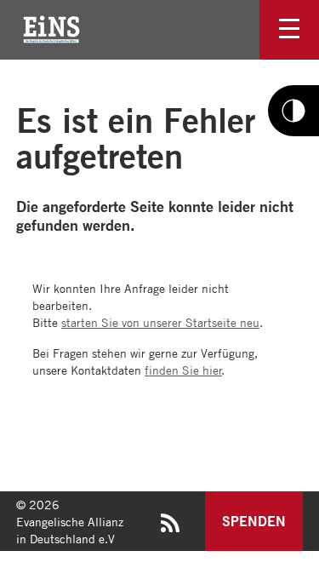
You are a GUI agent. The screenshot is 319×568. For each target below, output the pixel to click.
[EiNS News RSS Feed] (170, 527)
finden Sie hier (183, 369)
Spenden (254, 521)
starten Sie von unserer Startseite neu (160, 322)
